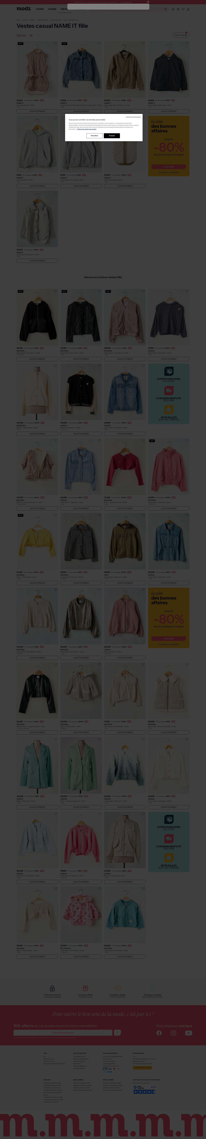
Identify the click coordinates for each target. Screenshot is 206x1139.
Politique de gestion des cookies (86, 129)
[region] (104, 127)
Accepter (112, 135)
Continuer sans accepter (133, 117)
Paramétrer (94, 135)
